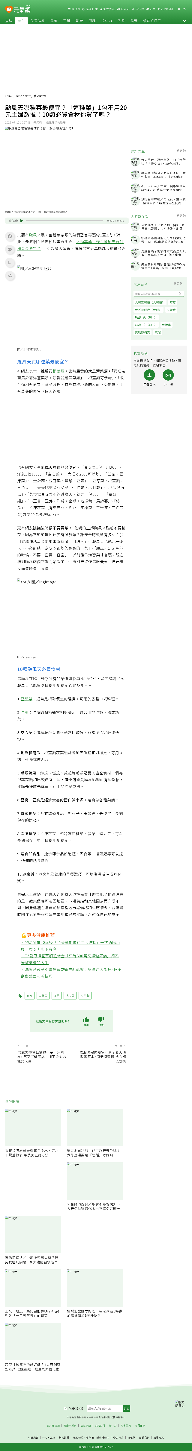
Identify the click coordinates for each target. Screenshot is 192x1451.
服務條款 (78, 1437)
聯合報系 (118, 1437)
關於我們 (144, 1437)
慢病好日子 (152, 20)
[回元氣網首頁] (22, 9)
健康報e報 (76, 1408)
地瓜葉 (70, 996)
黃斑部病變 (142, 332)
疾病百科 (100, 1425)
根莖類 (58, 371)
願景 (152, 9)
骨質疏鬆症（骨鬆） (148, 310)
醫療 (54, 20)
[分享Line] (9, 249)
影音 (79, 20)
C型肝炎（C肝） (146, 325)
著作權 (90, 1437)
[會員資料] (179, 9)
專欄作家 (140, 1425)
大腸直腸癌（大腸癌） (150, 302)
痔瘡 (173, 302)
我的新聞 (166, 9)
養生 (21, 20)
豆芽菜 (26, 698)
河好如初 (109, 9)
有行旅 (139, 9)
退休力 (106, 20)
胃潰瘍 (166, 325)
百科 (66, 20)
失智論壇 (38, 20)
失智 (121, 20)
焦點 (8, 20)
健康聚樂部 (70, 1425)
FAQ (44, 1437)
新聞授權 (64, 1437)
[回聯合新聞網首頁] (9, 9)
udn (8, 96)
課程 (92, 20)
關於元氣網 (53, 1425)
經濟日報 (91, 9)
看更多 (181, 150)
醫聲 (134, 20)
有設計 (125, 9)
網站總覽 (158, 1437)
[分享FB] (9, 236)
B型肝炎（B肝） (146, 317)
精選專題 (85, 1425)
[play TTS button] (21, 220)
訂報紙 (131, 1437)
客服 (52, 1437)
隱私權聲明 (103, 1437)
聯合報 (75, 9)
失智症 (171, 310)
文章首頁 (126, 1425)
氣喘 (158, 332)
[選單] (185, 9)
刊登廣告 (33, 1437)
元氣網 (18, 96)
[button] (184, 20)
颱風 (33, 235)
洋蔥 (24, 712)
